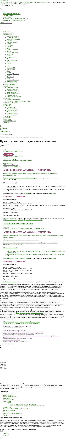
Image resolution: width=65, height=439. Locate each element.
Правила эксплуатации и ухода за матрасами (23, 404)
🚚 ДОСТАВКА (8, 15)
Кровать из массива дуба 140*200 (11, 340)
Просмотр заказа (5, 131)
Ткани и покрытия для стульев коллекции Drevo (14, 330)
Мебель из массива (5, 26)
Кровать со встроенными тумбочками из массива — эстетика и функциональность (23, 333)
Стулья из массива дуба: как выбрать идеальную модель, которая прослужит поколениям (24, 331)
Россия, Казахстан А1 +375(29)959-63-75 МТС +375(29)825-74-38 (19, 2)
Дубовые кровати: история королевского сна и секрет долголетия (18, 334)
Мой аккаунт (7, 407)
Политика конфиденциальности (12, 413)
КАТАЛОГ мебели (8, 399)
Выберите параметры (9, 218)
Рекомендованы (8, 178)
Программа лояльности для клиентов (14, 20)
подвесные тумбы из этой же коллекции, (25, 178)
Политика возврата (8, 411)
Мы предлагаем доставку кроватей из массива (29, 313)
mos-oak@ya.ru (42, 2)
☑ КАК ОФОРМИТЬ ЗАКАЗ (11, 14)
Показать (2, 145)
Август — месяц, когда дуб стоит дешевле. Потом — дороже (21, 323)
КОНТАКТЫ (7, 17)
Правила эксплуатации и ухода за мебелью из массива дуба (27, 405)
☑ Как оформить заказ (9, 396)
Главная (2, 137)
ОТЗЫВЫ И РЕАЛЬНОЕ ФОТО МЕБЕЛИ (15, 18)
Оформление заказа (9, 410)
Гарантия (9, 402)
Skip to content (4, 0)
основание (26, 193)
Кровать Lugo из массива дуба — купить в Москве (15, 341)
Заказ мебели (7, 398)
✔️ (4, 12)
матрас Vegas (52, 193)
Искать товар (4, 5)
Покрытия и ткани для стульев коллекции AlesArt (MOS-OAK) (17, 338)
